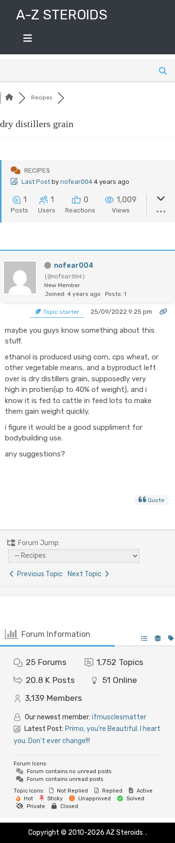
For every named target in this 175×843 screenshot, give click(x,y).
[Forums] (9, 98)
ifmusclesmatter (119, 717)
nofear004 (76, 181)
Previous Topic (38, 574)
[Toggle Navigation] (27, 40)
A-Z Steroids (61, 15)
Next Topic (86, 574)
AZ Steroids (124, 832)
